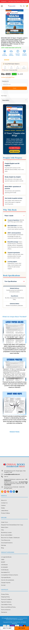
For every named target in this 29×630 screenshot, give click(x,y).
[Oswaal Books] (11, 6)
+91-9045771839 (23, 482)
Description (5, 100)
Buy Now (22, 628)
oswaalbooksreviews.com (10, 618)
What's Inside (8, 216)
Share (5, 95)
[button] (21, 6)
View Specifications (10, 281)
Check (14, 88)
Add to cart (7, 628)
